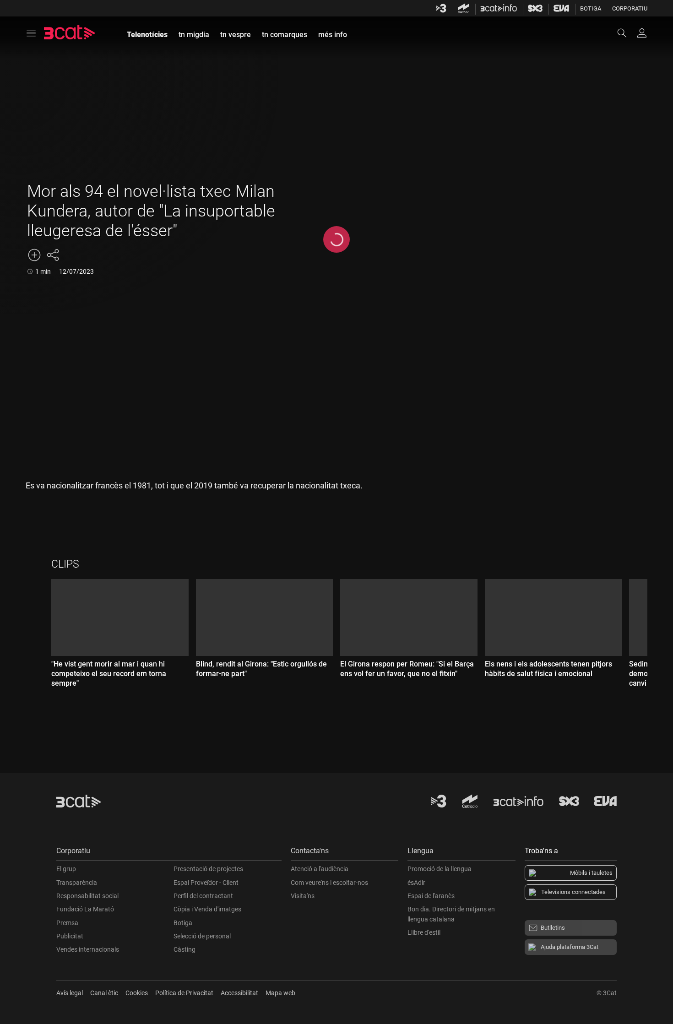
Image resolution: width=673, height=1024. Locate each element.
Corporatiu (629, 8)
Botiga (590, 8)
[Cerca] (626, 32)
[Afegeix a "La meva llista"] (34, 255)
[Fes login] (641, 32)
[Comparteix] (52, 255)
